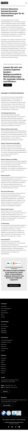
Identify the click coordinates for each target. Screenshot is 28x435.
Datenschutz (13, 419)
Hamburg (3, 370)
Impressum (7, 419)
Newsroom (3, 346)
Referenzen (4, 344)
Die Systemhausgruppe (6, 340)
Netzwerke (15, 5)
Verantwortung (4, 348)
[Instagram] (8, 427)
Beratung (7, 85)
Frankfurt (3, 360)
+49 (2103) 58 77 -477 (10, 385)
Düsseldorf (3, 358)
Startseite (3, 5)
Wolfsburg (3, 368)
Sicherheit (3, 328)
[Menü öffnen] (26, 3)
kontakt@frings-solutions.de (10, 387)
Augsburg (3, 364)
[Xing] (15, 427)
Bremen (3, 372)
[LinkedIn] (12, 427)
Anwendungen (9, 5)
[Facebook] (19, 427)
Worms (2, 362)
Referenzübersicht (14, 285)
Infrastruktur (4, 306)
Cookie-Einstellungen (20, 419)
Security (3, 317)
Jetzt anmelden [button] (7, 405)
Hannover (3, 366)
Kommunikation (4, 312)
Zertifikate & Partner (6, 342)
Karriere (3, 350)
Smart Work (4, 310)
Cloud (2, 314)
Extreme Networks (22, 5)
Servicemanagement (6, 308)
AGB (3, 419)
